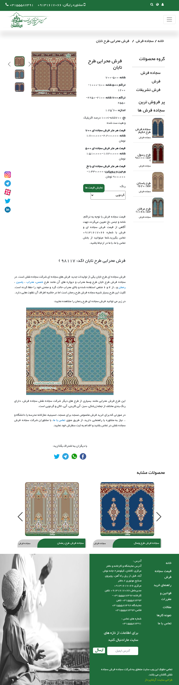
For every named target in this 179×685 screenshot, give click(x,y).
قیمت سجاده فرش (163, 574)
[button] (157, 5)
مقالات (167, 607)
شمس (39, 282)
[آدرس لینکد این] (7, 209)
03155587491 (22, 5)
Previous (10, 64)
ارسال (99, 650)
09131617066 (50, 5)
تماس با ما (59, 420)
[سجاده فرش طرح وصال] (127, 509)
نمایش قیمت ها (94, 188)
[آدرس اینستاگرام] (7, 174)
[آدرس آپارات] (7, 192)
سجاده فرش (145, 41)
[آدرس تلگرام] (7, 183)
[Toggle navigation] (169, 19)
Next (28, 64)
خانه (161, 41)
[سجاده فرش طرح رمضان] (51, 509)
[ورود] (162, 5)
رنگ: (123, 186)
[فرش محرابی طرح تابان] (83, 456)
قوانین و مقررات (165, 596)
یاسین (19, 282)
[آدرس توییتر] (7, 201)
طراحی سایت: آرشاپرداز (158, 680)
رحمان (122, 287)
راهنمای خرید (162, 585)
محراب (30, 282)
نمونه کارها (164, 615)
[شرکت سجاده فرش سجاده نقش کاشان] (26, 20)
